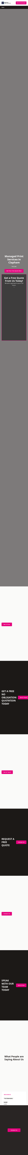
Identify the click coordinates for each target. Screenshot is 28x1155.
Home (3, 7)
